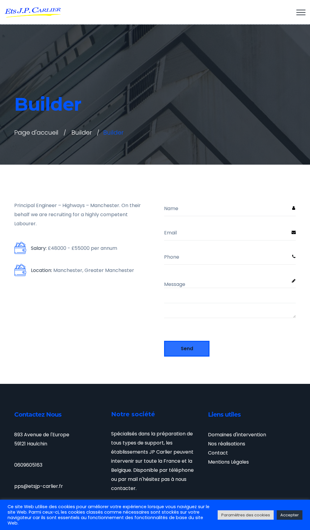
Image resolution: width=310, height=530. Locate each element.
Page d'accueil (36, 132)
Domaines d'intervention (237, 434)
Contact (218, 452)
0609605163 (28, 464)
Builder (81, 132)
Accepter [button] (289, 515)
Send (187, 348)
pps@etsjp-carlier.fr (38, 486)
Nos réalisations (226, 443)
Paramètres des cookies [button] (245, 515)
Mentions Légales (228, 461)
